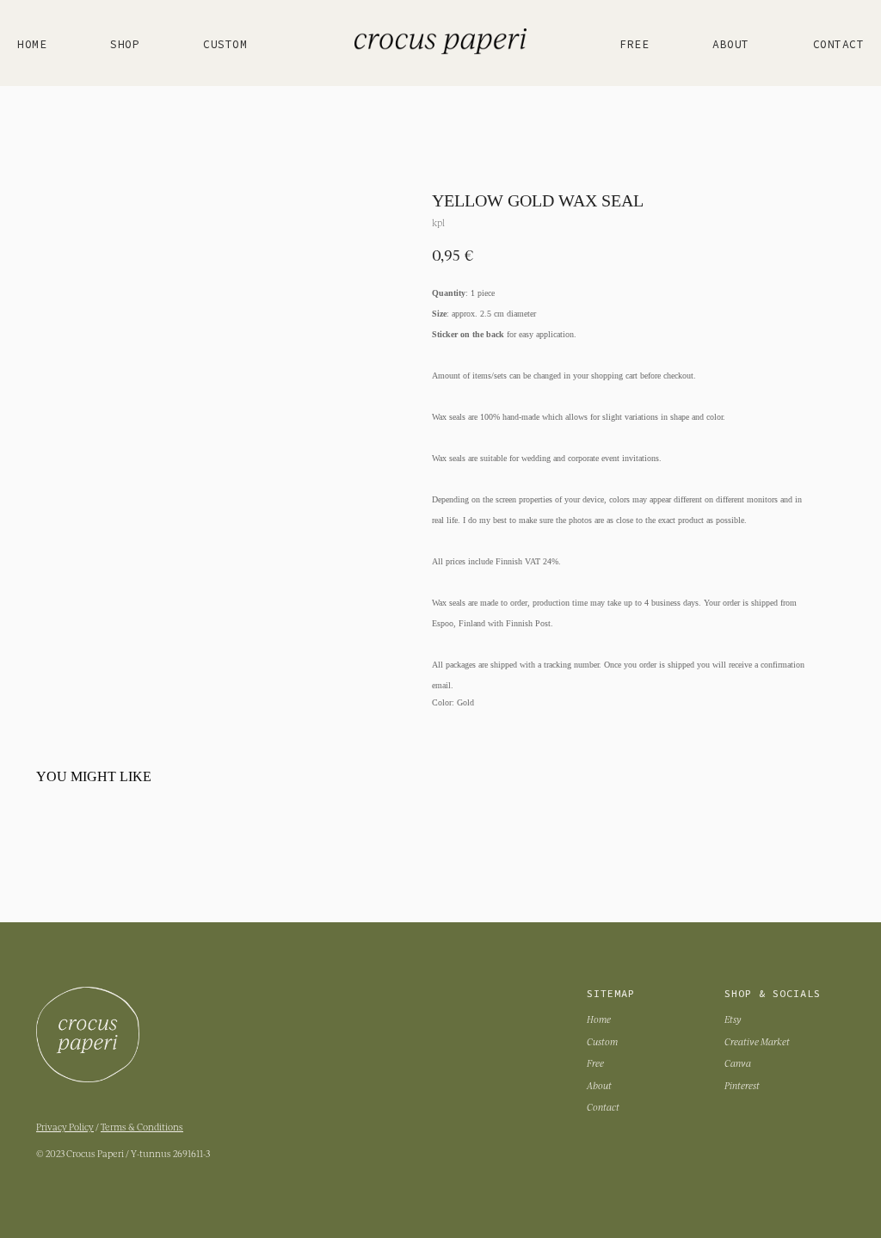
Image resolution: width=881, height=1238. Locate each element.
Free (634, 44)
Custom (225, 44)
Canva (737, 1063)
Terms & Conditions (142, 1126)
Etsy (733, 1019)
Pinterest (742, 1085)
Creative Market (757, 1041)
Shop (124, 44)
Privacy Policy (65, 1126)
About (730, 44)
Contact (839, 44)
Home (31, 44)
